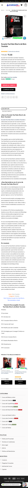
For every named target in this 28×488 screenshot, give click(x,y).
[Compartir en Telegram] (16, 97)
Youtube (8, 10)
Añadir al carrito (9, 85)
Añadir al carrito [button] (6, 382)
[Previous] (1, 372)
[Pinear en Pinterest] (14, 97)
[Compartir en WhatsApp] (2, 97)
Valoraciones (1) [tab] (7, 111)
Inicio (2, 10)
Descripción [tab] (5, 108)
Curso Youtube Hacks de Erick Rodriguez (7, 372)
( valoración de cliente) (13, 51)
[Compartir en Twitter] (8, 97)
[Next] (27, 372)
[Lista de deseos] (21, 5)
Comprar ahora (8, 89)
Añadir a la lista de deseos (8, 93)
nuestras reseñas (12, 77)
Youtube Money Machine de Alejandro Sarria (20, 372)
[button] (2, 5)
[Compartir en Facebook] (5, 97)
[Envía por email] (11, 97)
